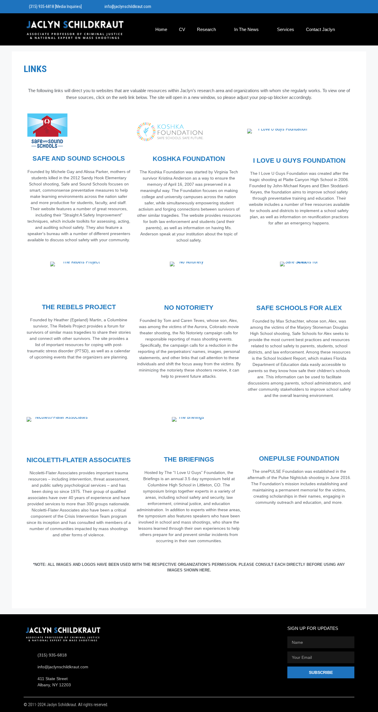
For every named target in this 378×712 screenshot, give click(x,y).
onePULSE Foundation (299, 458)
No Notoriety (189, 307)
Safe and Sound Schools (78, 158)
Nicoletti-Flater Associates (79, 460)
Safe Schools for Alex (299, 308)
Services (285, 29)
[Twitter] (337, 6)
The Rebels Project (79, 307)
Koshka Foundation (189, 158)
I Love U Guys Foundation (299, 160)
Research (206, 29)
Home (161, 29)
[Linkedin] (350, 6)
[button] (351, 29)
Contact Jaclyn (320, 29)
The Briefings (189, 459)
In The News (246, 29)
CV (182, 29)
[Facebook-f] (324, 6)
